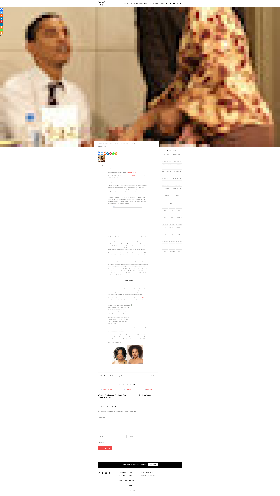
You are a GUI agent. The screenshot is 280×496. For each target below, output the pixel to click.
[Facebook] (99, 153)
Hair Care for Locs (177, 154)
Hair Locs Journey (172, 227)
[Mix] (1, 27)
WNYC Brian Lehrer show (136, 175)
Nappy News (167, 195)
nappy (179, 234)
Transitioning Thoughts (177, 188)
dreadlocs (172, 220)
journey (172, 231)
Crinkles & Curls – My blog (177, 192)
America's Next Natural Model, (172, 207)
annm (179, 207)
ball (116, 143)
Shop (162, 3)
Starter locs (165, 248)
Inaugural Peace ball (132, 172)
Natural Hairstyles (167, 164)
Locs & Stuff (167, 154)
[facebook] (170, 3)
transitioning (172, 251)
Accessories (166, 188)
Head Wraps (177, 185)
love (165, 234)
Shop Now (153, 464)
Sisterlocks (177, 157)
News (125, 3)
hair (165, 227)
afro (165, 207)
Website (101, 442)
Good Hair (122, 395)
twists (165, 254)
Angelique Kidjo (128, 301)
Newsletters (122, 483)
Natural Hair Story (172, 241)
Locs (167, 157)
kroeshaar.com (117, 286)
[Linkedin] (107, 153)
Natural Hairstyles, (179, 241)
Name (101, 436)
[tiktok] (167, 3)
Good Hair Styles (177, 161)
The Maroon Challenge (177, 181)
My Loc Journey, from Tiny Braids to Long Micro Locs (167, 161)
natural (165, 237)
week (179, 254)
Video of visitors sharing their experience (112, 376)
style (179, 248)
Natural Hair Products (165, 241)
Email (132, 436)
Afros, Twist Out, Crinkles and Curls (177, 171)
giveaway (172, 224)
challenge (179, 214)
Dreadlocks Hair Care (165, 220)
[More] (116, 153)
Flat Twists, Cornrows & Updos (177, 168)
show (172, 244)
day (165, 217)
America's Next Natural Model (167, 178)
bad (165, 210)
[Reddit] (105, 153)
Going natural (179, 224)
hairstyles (165, 231)
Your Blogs (167, 192)
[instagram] (177, 3)
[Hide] (0, 35)
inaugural (122, 143)
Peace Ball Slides (150, 376)
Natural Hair (172, 237)
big (172, 210)
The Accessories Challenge (167, 181)
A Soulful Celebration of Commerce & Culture (107, 396)
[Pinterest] (110, 153)
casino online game (172, 214)
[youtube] (174, 3)
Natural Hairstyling (165, 244)
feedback (179, 220)
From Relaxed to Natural (165, 224)
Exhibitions (167, 198)
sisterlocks (179, 244)
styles (165, 251)
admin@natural (103, 143)
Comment (102, 417)
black (179, 210)
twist (179, 251)
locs (179, 231)
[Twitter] (102, 153)
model (172, 234)
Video (172, 254)
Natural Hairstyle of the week (167, 171)
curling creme (125, 336)
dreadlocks (179, 217)
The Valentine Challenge (167, 185)
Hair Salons (134, 3)
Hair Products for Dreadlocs (179, 227)
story (172, 248)
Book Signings (177, 198)
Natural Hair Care (177, 164)
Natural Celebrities (177, 178)
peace (128, 143)
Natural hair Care (179, 237)
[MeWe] (1, 24)
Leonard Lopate (130, 236)
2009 (111, 143)
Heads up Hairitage (146, 395)
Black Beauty (165, 214)
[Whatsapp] (113, 153)
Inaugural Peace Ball (140, 297)
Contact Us (132, 490)
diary (172, 217)
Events (151, 3)
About (157, 3)
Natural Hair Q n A (167, 168)
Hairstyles (143, 3)
